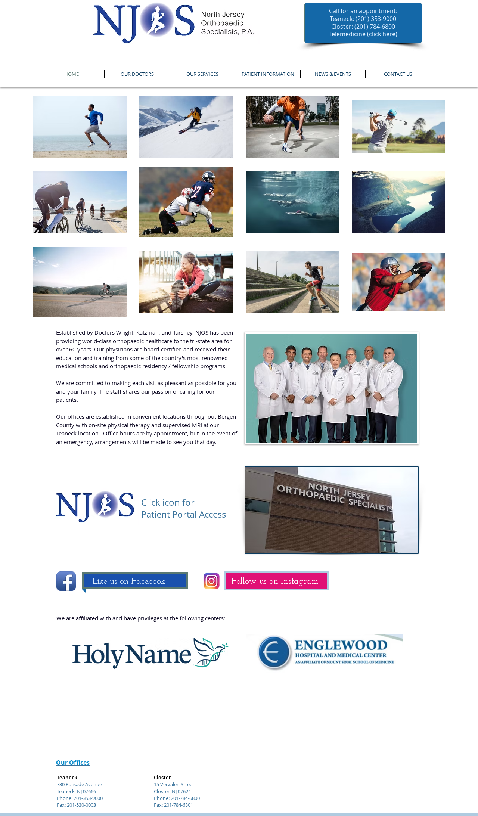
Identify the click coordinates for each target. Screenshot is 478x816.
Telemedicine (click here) (363, 34)
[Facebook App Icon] (66, 581)
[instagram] (212, 581)
